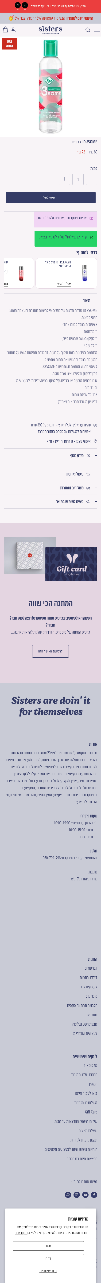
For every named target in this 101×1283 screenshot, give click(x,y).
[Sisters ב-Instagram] (77, 1195)
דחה (48, 1258)
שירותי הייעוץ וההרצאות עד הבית (75, 1121)
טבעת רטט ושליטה (84, 1024)
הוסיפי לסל (50, 197)
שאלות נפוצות (87, 1130)
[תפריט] (96, 30)
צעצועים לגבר (88, 986)
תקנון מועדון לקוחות (83, 1140)
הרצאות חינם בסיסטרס (81, 1158)
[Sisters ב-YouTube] (85, 1195)
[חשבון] (15, 30)
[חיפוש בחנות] (85, 30)
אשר (48, 1245)
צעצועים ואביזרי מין (84, 1033)
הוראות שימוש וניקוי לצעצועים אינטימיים (71, 1149)
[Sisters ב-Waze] (68, 1195)
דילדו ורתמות (88, 977)
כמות (93, 168)
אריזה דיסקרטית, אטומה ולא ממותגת (62, 217)
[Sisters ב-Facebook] (94, 1195)
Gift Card (91, 1112)
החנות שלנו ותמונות (84, 1074)
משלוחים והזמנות (85, 1102)
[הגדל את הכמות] (64, 179)
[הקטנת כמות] (91, 179)
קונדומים (91, 996)
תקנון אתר (21, 1232)
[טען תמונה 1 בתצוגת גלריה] (50, 86)
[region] (50, 6)
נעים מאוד (90, 1065)
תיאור (86, 300)
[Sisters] (50, 30)
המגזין (93, 1084)
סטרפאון (91, 1014)
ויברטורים (91, 968)
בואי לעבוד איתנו (86, 1093)
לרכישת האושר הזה (50, 651)
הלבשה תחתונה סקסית (82, 1005)
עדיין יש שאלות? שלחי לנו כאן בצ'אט (63, 237)
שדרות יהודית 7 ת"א (84, 879)
